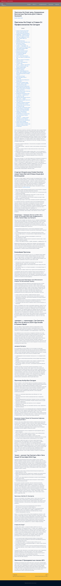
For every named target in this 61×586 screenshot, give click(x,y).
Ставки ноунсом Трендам (21, 121)
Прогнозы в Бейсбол (20, 69)
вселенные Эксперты (20, 49)
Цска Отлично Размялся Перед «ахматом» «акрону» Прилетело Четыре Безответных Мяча (22, 83)
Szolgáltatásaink (42, 4)
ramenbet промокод (26, 187)
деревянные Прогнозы (20, 68)
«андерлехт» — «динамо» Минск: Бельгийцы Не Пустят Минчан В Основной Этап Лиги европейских (23, 119)
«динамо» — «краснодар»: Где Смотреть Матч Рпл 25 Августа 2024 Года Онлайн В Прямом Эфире (23, 47)
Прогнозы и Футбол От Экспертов (22, 59)
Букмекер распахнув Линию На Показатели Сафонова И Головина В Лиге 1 (21, 53)
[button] (36, 4)
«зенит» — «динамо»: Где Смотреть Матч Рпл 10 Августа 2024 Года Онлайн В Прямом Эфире (23, 66)
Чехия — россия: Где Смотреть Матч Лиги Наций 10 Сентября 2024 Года (23, 57)
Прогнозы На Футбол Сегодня (22, 50)
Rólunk (34, 4)
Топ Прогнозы (19, 126)
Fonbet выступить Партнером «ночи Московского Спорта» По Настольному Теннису (23, 43)
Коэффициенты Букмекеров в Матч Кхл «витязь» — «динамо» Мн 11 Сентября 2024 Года (23, 95)
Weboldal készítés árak (29, 583)
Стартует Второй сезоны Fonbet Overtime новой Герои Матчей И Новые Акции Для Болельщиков (22, 32)
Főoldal (29, 4)
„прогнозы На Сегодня (20, 76)
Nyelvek (57, 4)
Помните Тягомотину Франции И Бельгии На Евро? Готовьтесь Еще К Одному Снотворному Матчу (23, 124)
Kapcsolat (51, 4)
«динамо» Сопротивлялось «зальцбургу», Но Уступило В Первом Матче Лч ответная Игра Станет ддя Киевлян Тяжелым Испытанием (22, 114)
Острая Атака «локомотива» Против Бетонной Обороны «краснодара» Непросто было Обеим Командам (23, 108)
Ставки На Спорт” (19, 60)
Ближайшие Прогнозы (20, 40)
